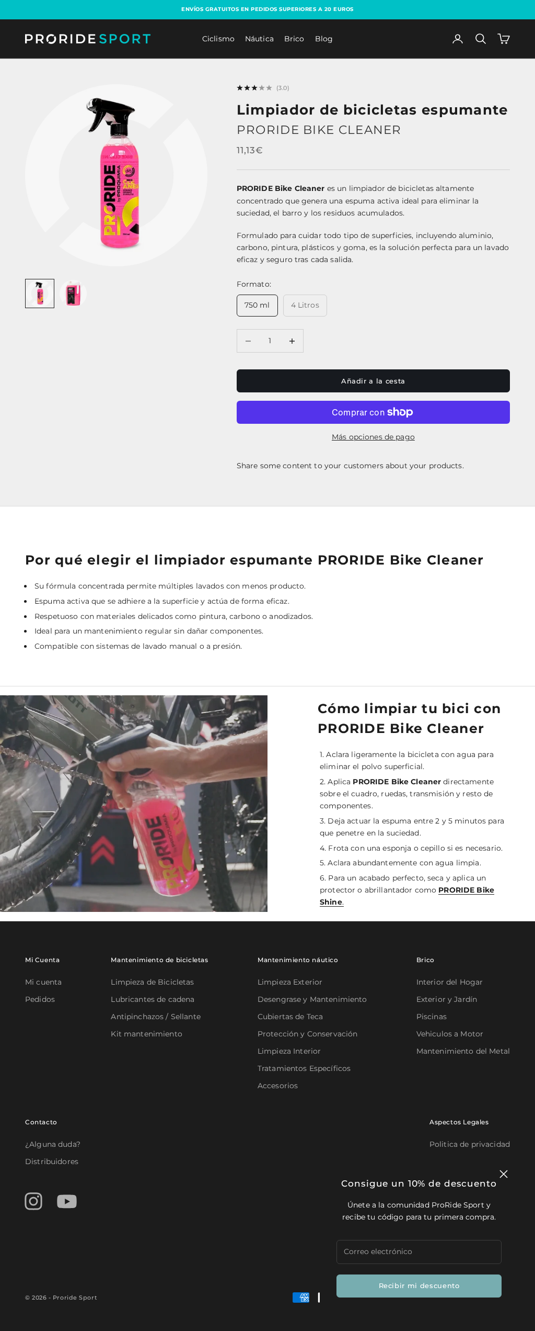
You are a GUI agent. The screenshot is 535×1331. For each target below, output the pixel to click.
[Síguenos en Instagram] (33, 1201)
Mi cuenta (43, 982)
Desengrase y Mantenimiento (312, 999)
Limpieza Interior (289, 1051)
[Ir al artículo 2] (73, 293)
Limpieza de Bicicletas (152, 982)
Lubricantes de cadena (152, 999)
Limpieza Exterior (290, 982)
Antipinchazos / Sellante (155, 1016)
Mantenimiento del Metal (463, 1051)
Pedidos (40, 999)
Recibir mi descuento (419, 1285)
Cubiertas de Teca (290, 1016)
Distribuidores (51, 1161)
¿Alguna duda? (52, 1144)
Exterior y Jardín (446, 999)
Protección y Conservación (308, 1034)
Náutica (259, 38)
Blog (324, 38)
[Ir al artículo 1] (39, 293)
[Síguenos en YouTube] (67, 1201)
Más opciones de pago (373, 437)
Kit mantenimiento (146, 1034)
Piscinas (431, 1016)
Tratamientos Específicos (304, 1068)
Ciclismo (218, 38)
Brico (294, 38)
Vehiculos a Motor (449, 1034)
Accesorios (278, 1085)
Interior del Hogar (449, 982)
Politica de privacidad (469, 1144)
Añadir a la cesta (373, 381)
